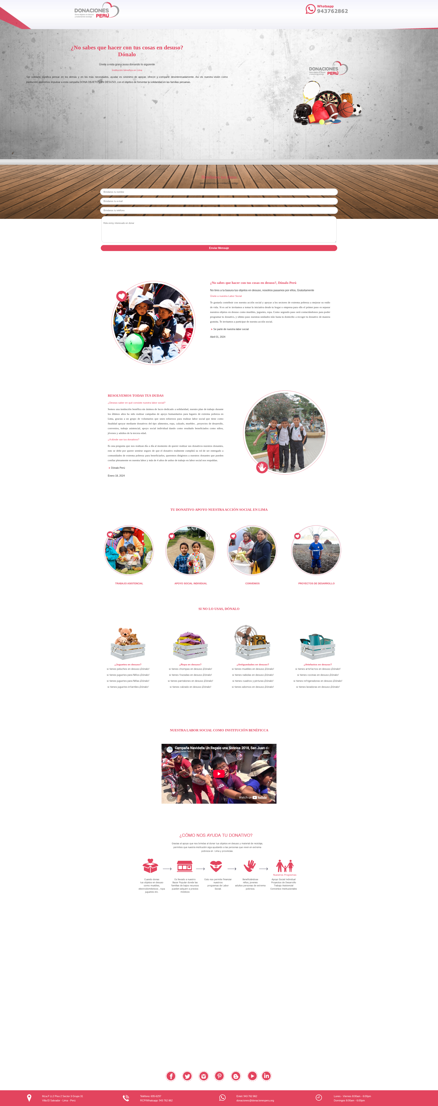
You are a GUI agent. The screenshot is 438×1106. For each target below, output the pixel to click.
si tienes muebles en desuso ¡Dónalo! (253, 668)
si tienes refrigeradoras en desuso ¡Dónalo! (317, 680)
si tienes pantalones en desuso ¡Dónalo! (190, 680)
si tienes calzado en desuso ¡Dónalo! (190, 686)
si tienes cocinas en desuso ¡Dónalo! (318, 674)
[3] (329, 126)
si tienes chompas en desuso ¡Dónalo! (190, 668)
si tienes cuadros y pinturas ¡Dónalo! (252, 680)
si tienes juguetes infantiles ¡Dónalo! (128, 686)
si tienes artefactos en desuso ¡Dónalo (317, 668)
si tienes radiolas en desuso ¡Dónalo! (253, 674)
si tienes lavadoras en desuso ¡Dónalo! (318, 686)
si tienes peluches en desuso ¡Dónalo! (128, 668)
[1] (321, 126)
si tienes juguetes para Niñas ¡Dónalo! (128, 680)
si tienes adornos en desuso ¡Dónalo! (253, 686)
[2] (325, 126)
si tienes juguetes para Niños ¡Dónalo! (128, 674)
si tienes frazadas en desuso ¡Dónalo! (190, 674)
